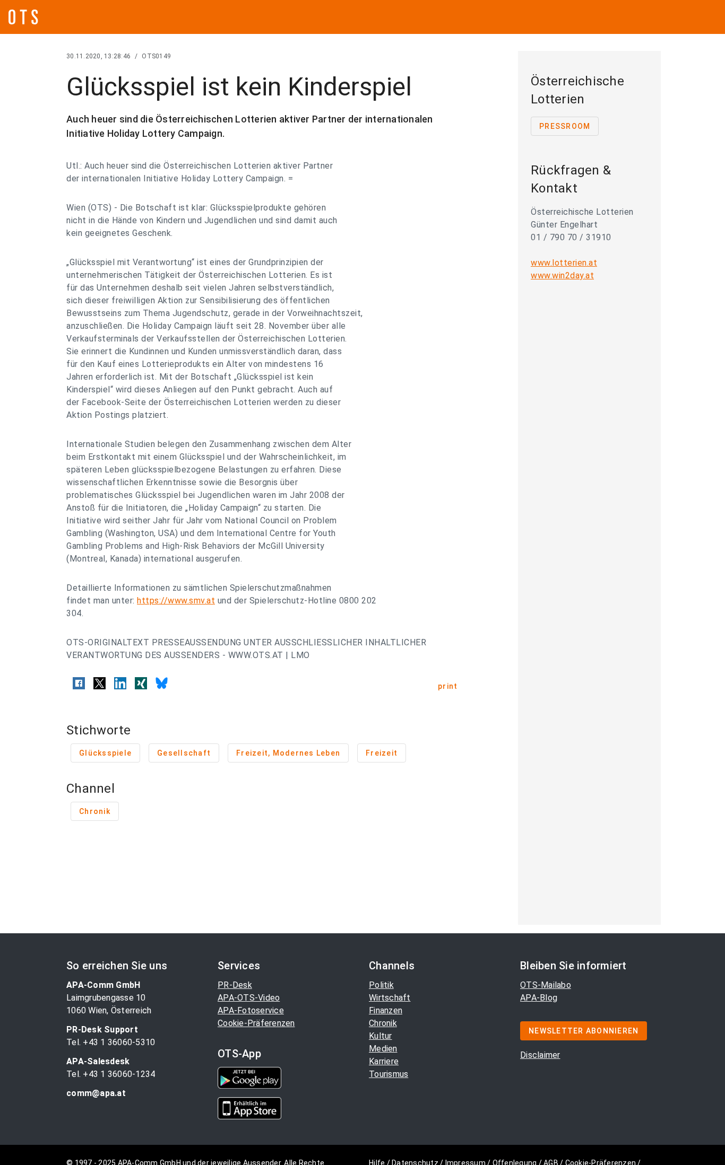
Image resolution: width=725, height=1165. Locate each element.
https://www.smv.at (176, 600)
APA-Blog (538, 998)
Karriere (384, 1061)
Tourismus (388, 1074)
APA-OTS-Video (249, 998)
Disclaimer (540, 1055)
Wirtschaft (390, 998)
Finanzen (385, 1010)
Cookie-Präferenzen (256, 1023)
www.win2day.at (562, 275)
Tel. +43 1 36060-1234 (110, 1074)
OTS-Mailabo (545, 985)
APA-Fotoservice (251, 1010)
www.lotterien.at (564, 263)
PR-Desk (235, 985)
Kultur (380, 1036)
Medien (383, 1049)
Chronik (383, 1023)
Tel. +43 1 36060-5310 (110, 1042)
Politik (381, 985)
